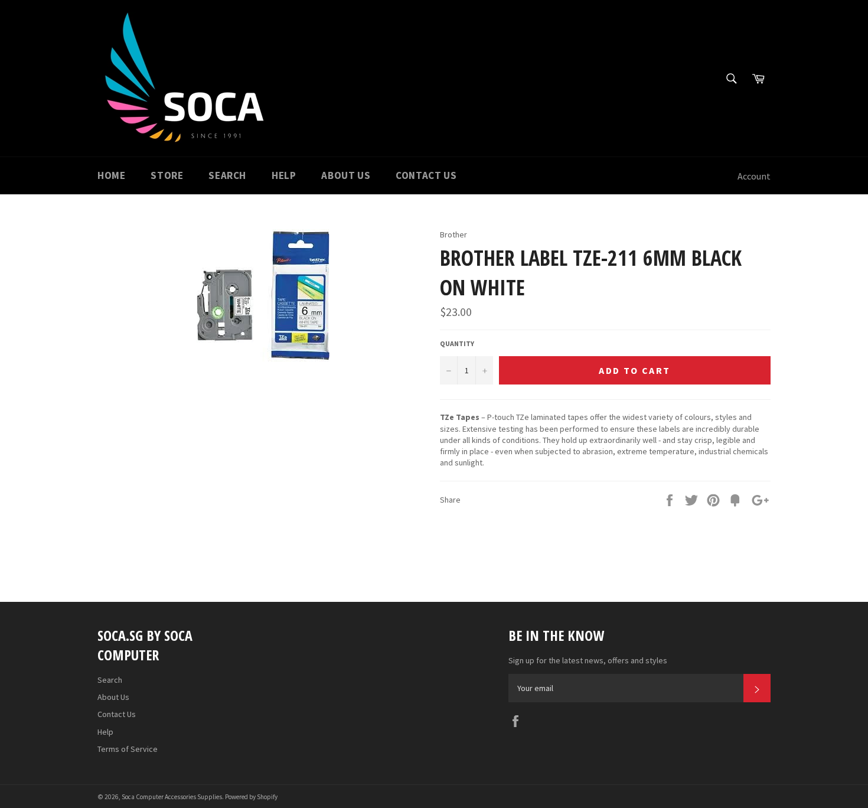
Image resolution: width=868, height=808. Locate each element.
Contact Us (426, 175)
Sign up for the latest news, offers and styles (587, 660)
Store (167, 175)
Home (111, 175)
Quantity (457, 343)
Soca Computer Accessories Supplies (172, 797)
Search (227, 175)
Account (754, 176)
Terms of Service (127, 749)
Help (284, 175)
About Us (345, 175)
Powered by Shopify (251, 797)
